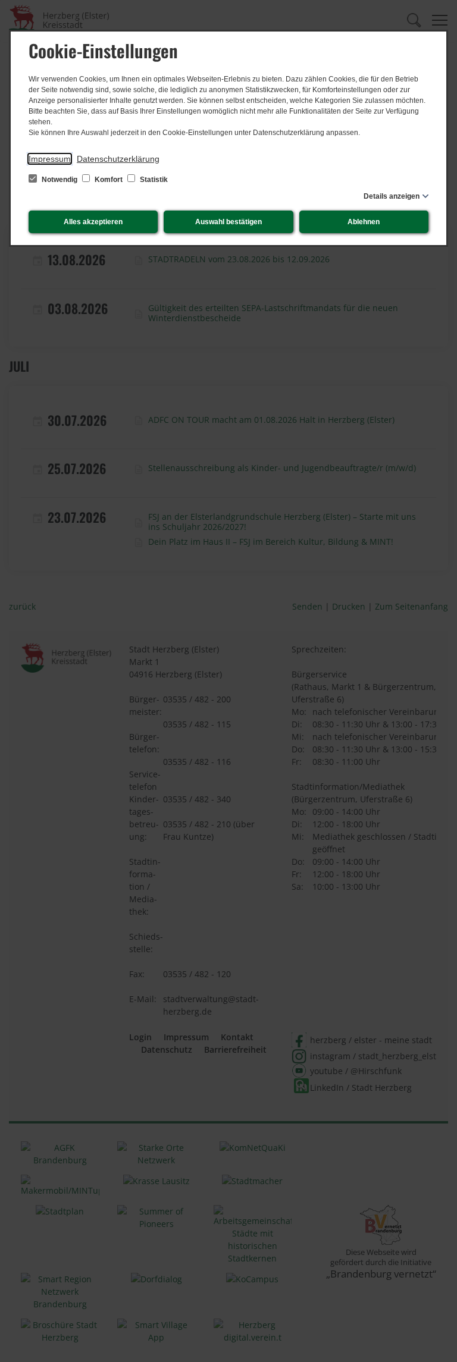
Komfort (108, 179)
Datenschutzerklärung (118, 159)
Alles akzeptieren (93, 222)
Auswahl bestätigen (228, 222)
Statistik (153, 179)
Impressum (50, 159)
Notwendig (59, 179)
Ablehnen (364, 222)
